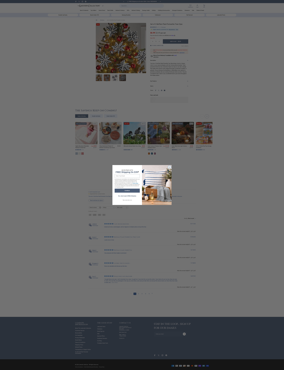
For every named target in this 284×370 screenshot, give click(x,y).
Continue (127, 190)
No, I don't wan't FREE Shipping (127, 196)
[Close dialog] (169, 167)
